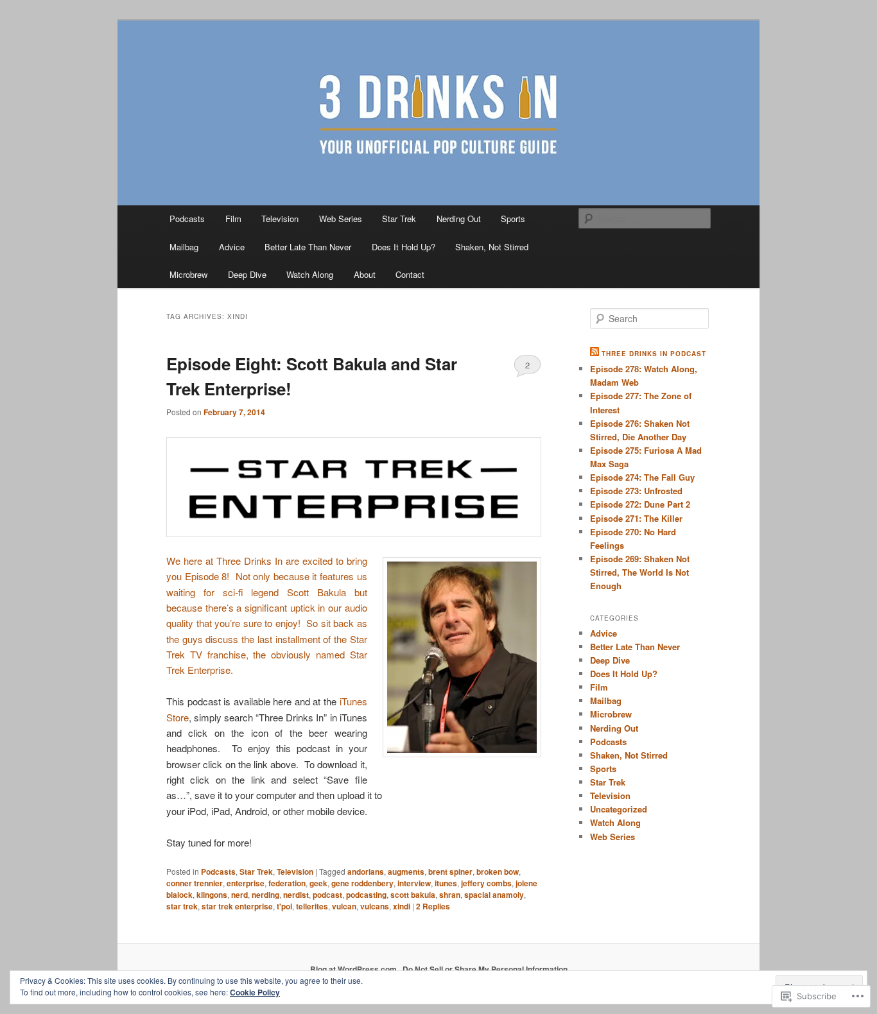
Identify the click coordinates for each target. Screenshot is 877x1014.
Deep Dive (247, 274)
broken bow (497, 871)
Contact (409, 274)
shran (449, 894)
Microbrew (188, 274)
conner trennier (194, 883)
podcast (327, 894)
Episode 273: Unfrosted (636, 491)
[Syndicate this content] (594, 353)
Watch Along (309, 274)
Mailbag (183, 247)
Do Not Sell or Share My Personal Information (485, 969)
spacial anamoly (494, 894)
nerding (265, 894)
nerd (239, 894)
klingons (211, 894)
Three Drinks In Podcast (654, 353)
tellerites (312, 906)
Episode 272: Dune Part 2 (640, 504)
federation (287, 883)
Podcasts (187, 218)
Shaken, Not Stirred (491, 247)
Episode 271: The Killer (636, 518)
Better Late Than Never (308, 247)
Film (233, 218)
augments (406, 871)
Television (280, 218)
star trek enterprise (237, 906)
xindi (401, 906)
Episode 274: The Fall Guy (642, 477)
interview (414, 883)
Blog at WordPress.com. (354, 969)
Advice (232, 247)
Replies (433, 906)
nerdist (296, 894)
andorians (365, 871)
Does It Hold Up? (403, 247)
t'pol (284, 906)
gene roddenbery (362, 883)
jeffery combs (486, 883)
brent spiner (450, 871)
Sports (513, 218)
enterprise (246, 883)
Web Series (340, 218)
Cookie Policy (255, 992)
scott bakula (412, 894)
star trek (182, 906)
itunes (446, 883)
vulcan (344, 906)
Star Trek (399, 218)
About (365, 274)
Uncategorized (618, 809)
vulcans (374, 906)
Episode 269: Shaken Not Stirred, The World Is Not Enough (640, 572)
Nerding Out (459, 218)
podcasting (366, 894)
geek (318, 883)
